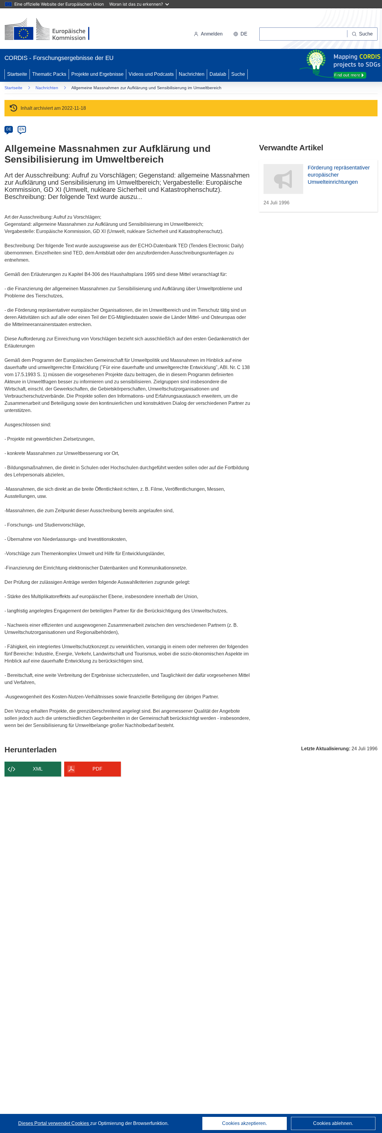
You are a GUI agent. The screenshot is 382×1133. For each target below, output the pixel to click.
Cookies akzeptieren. (244, 1123)
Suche (238, 74)
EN (21, 129)
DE (8, 129)
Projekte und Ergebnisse (97, 74)
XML (38, 768)
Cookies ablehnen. (333, 1123)
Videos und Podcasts (151, 74)
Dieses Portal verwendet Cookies (54, 1123)
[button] (240, 34)
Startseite (17, 74)
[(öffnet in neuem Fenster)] (52, 30)
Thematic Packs (49, 74)
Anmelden (212, 33)
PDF (97, 768)
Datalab (218, 74)
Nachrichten (191, 74)
